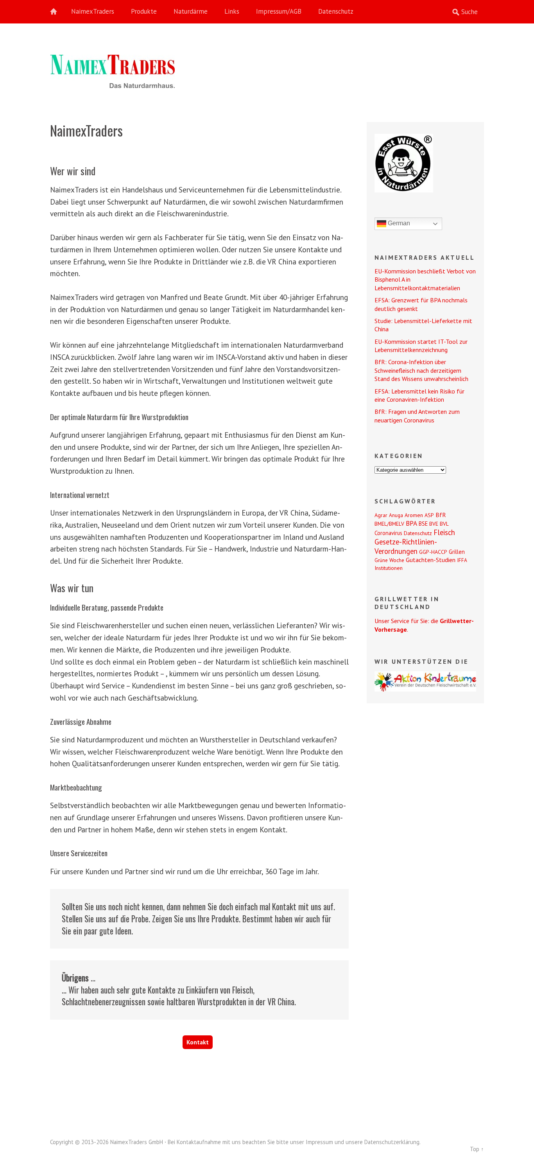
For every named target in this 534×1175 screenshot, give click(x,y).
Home (58, 11)
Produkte (144, 11)
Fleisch (444, 532)
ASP (429, 515)
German (398, 223)
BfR (440, 515)
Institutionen (389, 567)
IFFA (462, 560)
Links (231, 11)
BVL (444, 523)
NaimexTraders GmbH (136, 1142)
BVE (433, 523)
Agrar (381, 515)
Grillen (457, 551)
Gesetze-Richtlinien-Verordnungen (406, 546)
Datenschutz (335, 11)
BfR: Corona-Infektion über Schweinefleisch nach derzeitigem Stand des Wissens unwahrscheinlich (421, 370)
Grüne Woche (389, 560)
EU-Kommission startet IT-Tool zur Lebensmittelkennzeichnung (421, 346)
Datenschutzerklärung (391, 1142)
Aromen (414, 515)
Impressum (319, 1142)
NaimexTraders (92, 11)
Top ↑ (477, 1149)
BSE (423, 523)
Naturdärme (191, 11)
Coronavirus (388, 533)
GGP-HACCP (433, 551)
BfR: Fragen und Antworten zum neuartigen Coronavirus (417, 416)
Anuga (396, 515)
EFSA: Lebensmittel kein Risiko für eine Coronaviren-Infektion (419, 395)
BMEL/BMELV (389, 523)
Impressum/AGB (278, 11)
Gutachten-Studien (430, 560)
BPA (411, 523)
